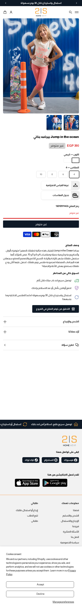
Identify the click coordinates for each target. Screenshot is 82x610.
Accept (40, 584)
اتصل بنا (75, 537)
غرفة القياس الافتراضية (57, 185)
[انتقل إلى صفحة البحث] (71, 12)
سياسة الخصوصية (69, 542)
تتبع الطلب (32, 515)
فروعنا (75, 526)
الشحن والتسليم (71, 515)
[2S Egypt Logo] (69, 441)
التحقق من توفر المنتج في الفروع (53, 309)
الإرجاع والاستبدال (70, 521)
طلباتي (34, 521)
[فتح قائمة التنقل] (76, 12)
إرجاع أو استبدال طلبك (27, 510)
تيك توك (29, 460)
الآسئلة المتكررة (71, 531)
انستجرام (49, 460)
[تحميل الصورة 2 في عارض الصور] (54, 122)
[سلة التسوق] (5, 12)
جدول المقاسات (61, 195)
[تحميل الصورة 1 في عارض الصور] (71, 122)
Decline (40, 594)
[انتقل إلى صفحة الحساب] (11, 12)
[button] (5, 12)
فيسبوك (68, 460)
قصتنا (76, 510)
